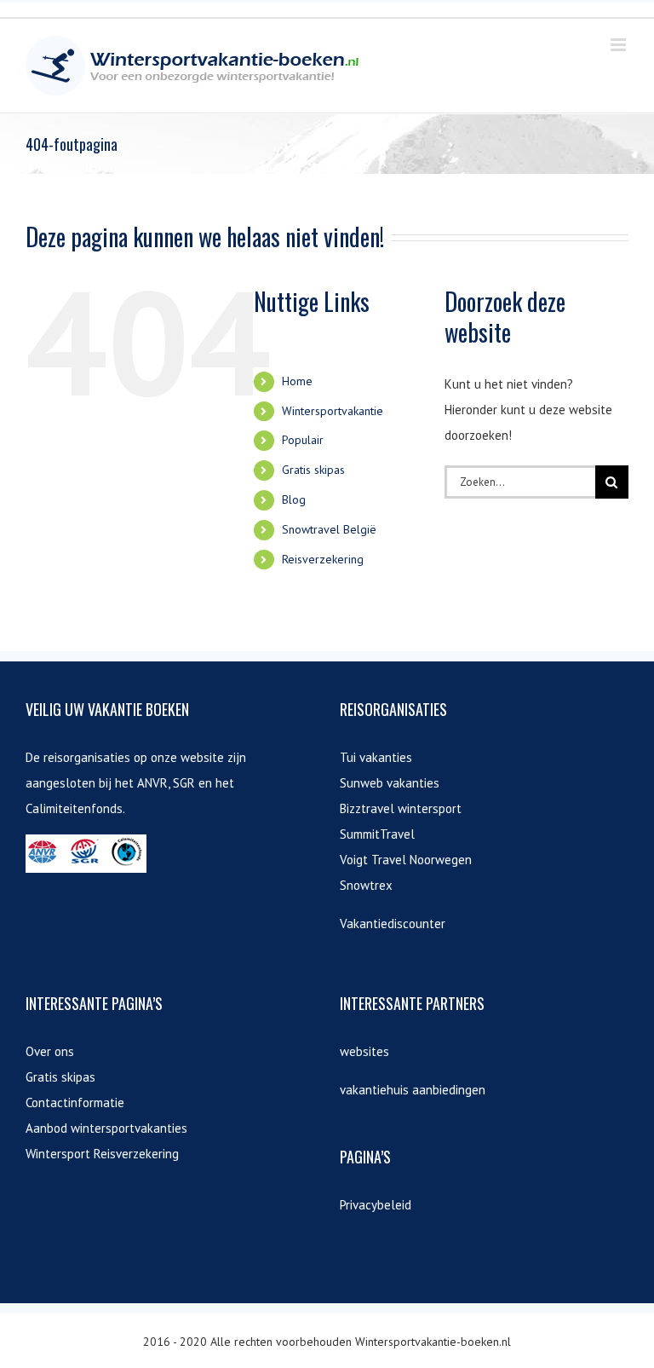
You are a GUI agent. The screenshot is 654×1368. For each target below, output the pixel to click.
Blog (294, 499)
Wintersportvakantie (332, 410)
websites (364, 1051)
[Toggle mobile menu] (619, 45)
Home (297, 381)
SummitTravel (377, 834)
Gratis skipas (313, 469)
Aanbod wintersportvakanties (106, 1128)
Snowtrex (366, 885)
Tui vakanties (376, 757)
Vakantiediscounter (392, 923)
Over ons (50, 1051)
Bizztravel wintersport (401, 808)
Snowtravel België (329, 529)
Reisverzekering (323, 559)
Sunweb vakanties (389, 783)
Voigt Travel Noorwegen (406, 859)
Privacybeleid (375, 1205)
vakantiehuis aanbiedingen (412, 1090)
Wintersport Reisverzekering (102, 1154)
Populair (303, 439)
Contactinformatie (75, 1102)
